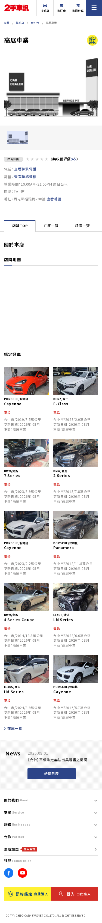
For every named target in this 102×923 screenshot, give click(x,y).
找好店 (61, 11)
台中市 (35, 23)
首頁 (7, 23)
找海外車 (78, 11)
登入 (79, 894)
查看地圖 (54, 198)
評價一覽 (82, 225)
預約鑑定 (32, 894)
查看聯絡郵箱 (25, 176)
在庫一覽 (51, 225)
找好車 (45, 11)
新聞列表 (51, 773)
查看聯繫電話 (25, 168)
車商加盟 (19, 849)
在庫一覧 (14, 728)
